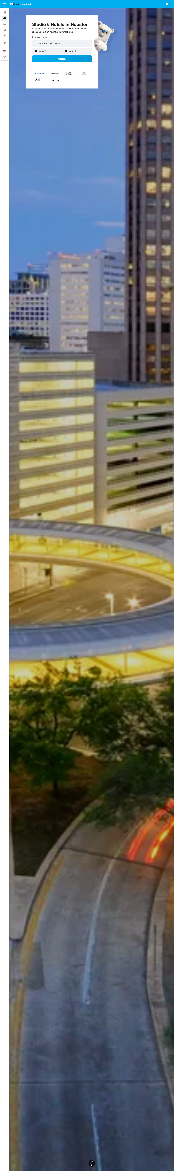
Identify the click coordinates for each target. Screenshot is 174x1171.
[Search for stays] (4, 18)
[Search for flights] (4, 12)
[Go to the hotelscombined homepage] (20, 4)
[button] (5, 4)
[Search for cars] (4, 24)
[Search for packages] (4, 29)
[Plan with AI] (4, 35)
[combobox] (41, 37)
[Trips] (4, 43)
